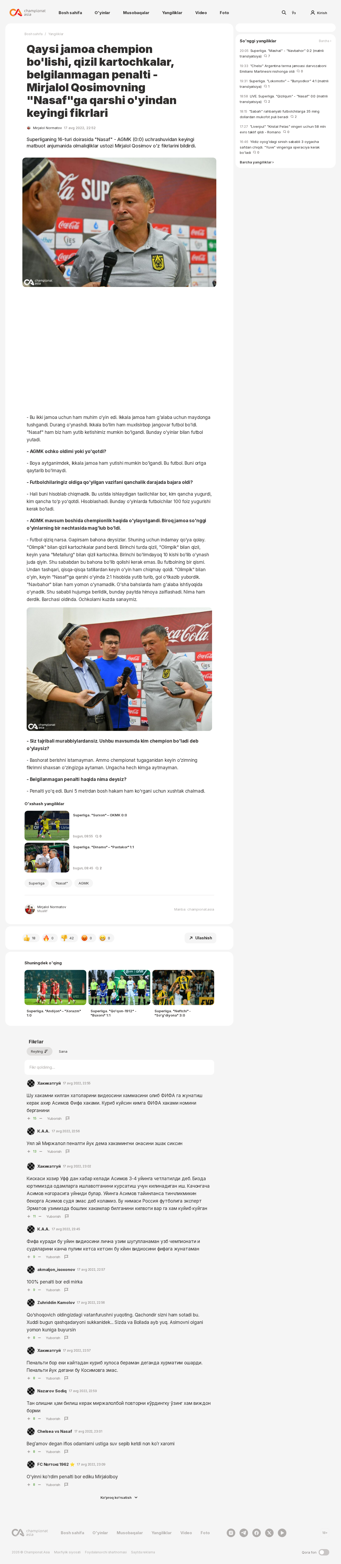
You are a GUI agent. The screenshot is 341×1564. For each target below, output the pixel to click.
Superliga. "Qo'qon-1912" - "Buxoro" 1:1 (113, 1013)
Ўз (294, 13)
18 (33, 938)
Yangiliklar (172, 12)
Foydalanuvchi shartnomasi (106, 1552)
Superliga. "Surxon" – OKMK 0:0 (100, 815)
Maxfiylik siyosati (67, 1552)
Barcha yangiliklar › (257, 162)
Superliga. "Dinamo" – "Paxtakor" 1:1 (103, 847)
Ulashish (203, 937)
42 (72, 938)
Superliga (36, 883)
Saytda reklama (143, 1552)
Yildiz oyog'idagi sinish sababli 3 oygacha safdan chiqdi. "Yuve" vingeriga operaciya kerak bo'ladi (280, 147)
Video (201, 12)
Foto (224, 12)
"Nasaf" (61, 883)
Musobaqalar (136, 12)
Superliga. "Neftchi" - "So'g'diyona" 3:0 (173, 1013)
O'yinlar (102, 12)
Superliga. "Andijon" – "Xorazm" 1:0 (54, 1013)
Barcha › (325, 41)
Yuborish (54, 1118)
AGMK (84, 883)
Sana (63, 1051)
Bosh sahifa (70, 12)
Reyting (37, 1051)
